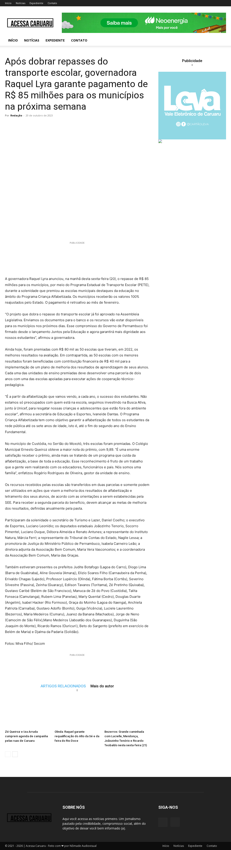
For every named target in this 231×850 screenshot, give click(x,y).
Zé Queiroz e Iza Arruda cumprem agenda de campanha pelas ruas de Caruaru (26, 736)
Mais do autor (102, 686)
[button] (220, 41)
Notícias (20, 3)
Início (8, 3)
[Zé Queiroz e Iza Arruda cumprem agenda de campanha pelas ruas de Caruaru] (27, 712)
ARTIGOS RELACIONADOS (63, 686)
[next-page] (15, 754)
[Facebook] (162, 822)
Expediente (36, 3)
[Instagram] (175, 822)
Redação (16, 115)
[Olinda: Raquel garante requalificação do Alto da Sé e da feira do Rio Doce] (77, 712)
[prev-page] (8, 754)
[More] (93, 125)
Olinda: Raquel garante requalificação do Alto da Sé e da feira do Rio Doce (77, 736)
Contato (52, 3)
